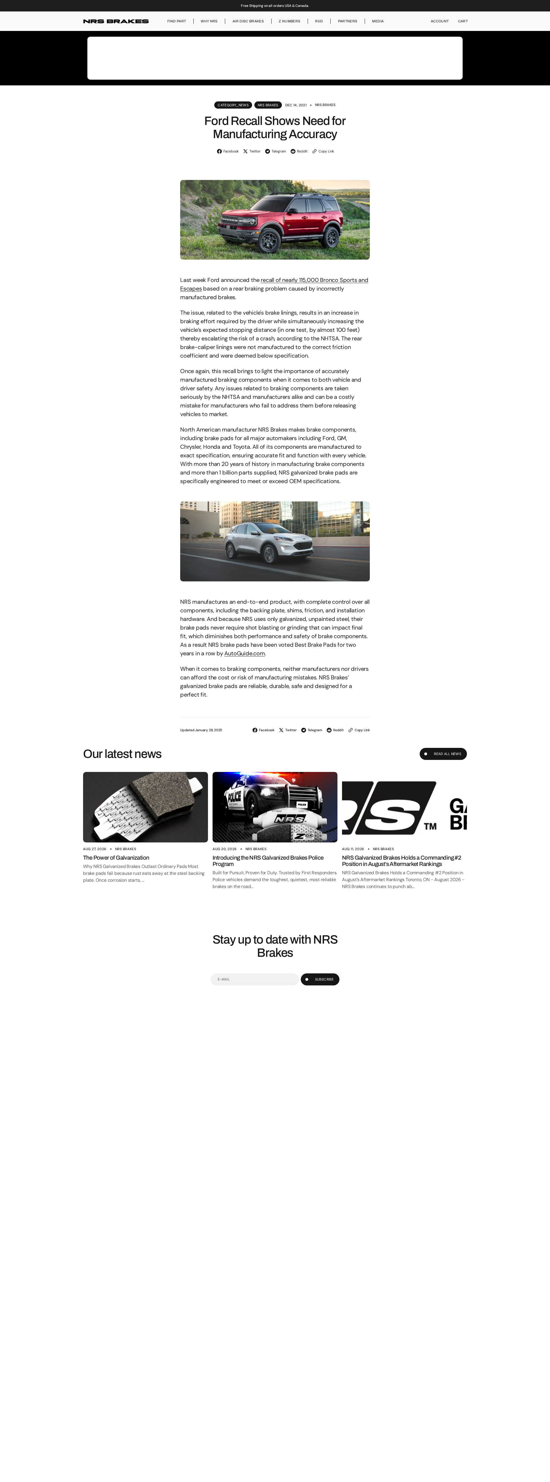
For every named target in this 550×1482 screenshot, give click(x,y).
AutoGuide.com (244, 653)
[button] (440, 21)
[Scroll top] (543, 1475)
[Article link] (145, 807)
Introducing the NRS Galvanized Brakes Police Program (268, 860)
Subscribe (324, 979)
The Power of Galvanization (116, 857)
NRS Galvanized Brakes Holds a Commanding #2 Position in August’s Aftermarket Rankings (401, 860)
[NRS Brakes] (116, 21)
